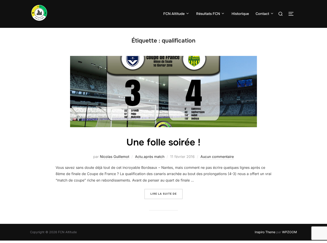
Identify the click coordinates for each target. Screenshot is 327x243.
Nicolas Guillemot (114, 156)
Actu (139, 156)
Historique (240, 13)
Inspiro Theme (265, 232)
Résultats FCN (208, 13)
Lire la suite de (166, 194)
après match (154, 156)
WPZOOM (289, 232)
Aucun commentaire (217, 156)
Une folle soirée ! (163, 142)
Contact (262, 13)
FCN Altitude (174, 13)
